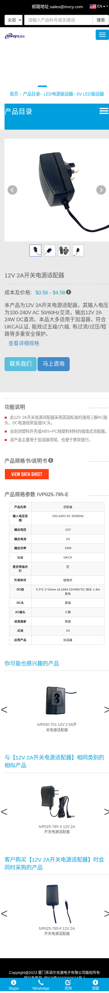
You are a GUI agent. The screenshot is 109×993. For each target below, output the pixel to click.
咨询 (68, 988)
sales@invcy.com (66, 6)
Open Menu (103, 111)
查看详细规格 (23, 343)
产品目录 (31, 94)
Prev (12, 190)
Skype (13, 988)
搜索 (101, 20)
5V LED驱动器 (90, 94)
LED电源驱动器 (58, 94)
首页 (14, 94)
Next (101, 190)
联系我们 (20, 364)
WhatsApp (40, 988)
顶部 (95, 988)
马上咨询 (53, 364)
